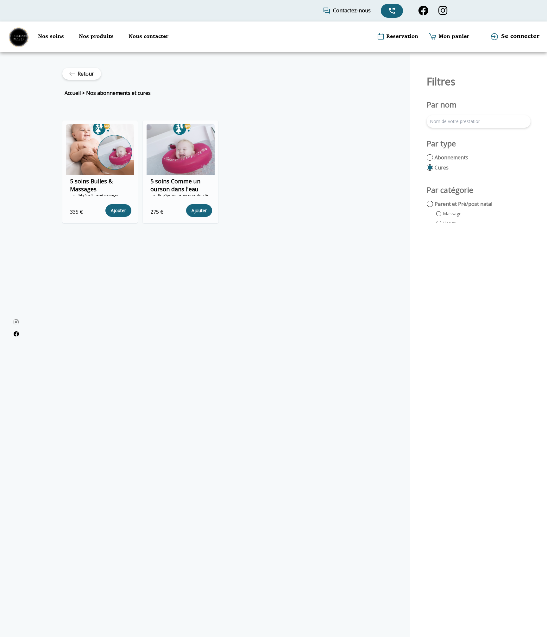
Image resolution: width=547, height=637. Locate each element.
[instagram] (442, 10)
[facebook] (423, 10)
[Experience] (18, 36)
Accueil (73, 92)
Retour (86, 73)
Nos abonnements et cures (118, 92)
